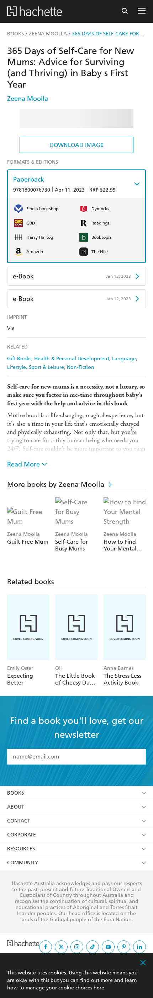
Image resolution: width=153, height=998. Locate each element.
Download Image (76, 145)
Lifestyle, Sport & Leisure (35, 367)
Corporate (21, 835)
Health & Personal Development (71, 359)
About (15, 807)
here (99, 988)
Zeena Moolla (27, 98)
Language (124, 359)
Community (22, 863)
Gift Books (19, 359)
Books (15, 793)
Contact (18, 821)
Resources (21, 849)
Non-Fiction (80, 367)
